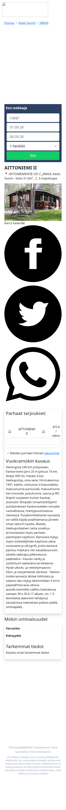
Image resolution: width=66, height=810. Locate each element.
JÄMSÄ (44, 23)
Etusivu (9, 23)
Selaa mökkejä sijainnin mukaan (26, 727)
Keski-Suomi (27, 23)
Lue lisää (33, 441)
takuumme (51, 453)
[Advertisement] (33, 61)
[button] (8, 202)
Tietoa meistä (13, 680)
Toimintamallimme (17, 685)
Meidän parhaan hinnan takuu (25, 731)
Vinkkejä (10, 689)
